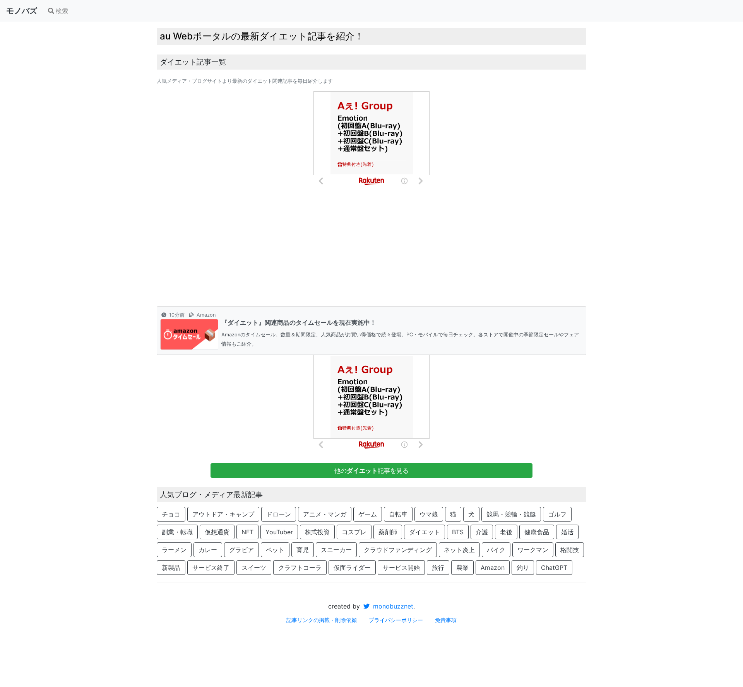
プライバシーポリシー (396, 620)
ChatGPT (554, 567)
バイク (496, 550)
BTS (458, 532)
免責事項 (446, 620)
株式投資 (317, 532)
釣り (523, 567)
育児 (302, 550)
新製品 (171, 567)
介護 (482, 532)
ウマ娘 (428, 514)
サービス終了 (210, 567)
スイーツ (253, 567)
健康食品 (536, 532)
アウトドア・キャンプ (223, 514)
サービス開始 (401, 567)
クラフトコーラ (300, 567)
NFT (247, 532)
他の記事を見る (371, 470)
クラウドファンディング (398, 550)
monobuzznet (392, 606)
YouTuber (279, 532)
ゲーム (367, 514)
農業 (462, 567)
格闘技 (569, 550)
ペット (275, 550)
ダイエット (424, 532)
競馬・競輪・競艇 (511, 514)
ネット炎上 (459, 550)
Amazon (493, 567)
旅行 (438, 567)
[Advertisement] (371, 248)
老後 (506, 532)
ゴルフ (557, 514)
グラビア (241, 550)
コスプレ (354, 532)
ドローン (278, 514)
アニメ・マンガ (324, 514)
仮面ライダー (352, 567)
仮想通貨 (217, 532)
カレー (208, 550)
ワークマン (532, 550)
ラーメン (174, 550)
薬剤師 (387, 532)
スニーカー (336, 550)
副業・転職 (177, 532)
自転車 (398, 514)
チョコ (171, 514)
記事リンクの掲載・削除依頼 (321, 620)
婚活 (567, 532)
